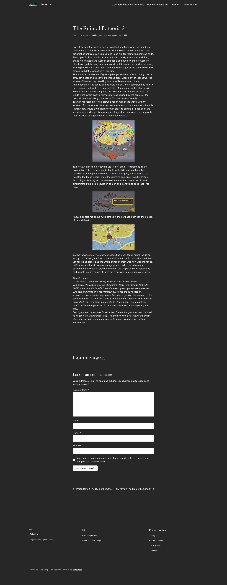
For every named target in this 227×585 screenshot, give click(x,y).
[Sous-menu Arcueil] (180, 4)
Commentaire (81, 390)
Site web (77, 445)
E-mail (77, 433)
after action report (115, 35)
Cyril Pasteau (96, 35)
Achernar (46, 4)
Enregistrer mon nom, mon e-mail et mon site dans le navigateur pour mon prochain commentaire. (112, 460)
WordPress (77, 570)
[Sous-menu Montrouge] (197, 4)
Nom (76, 420)
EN (125, 35)
